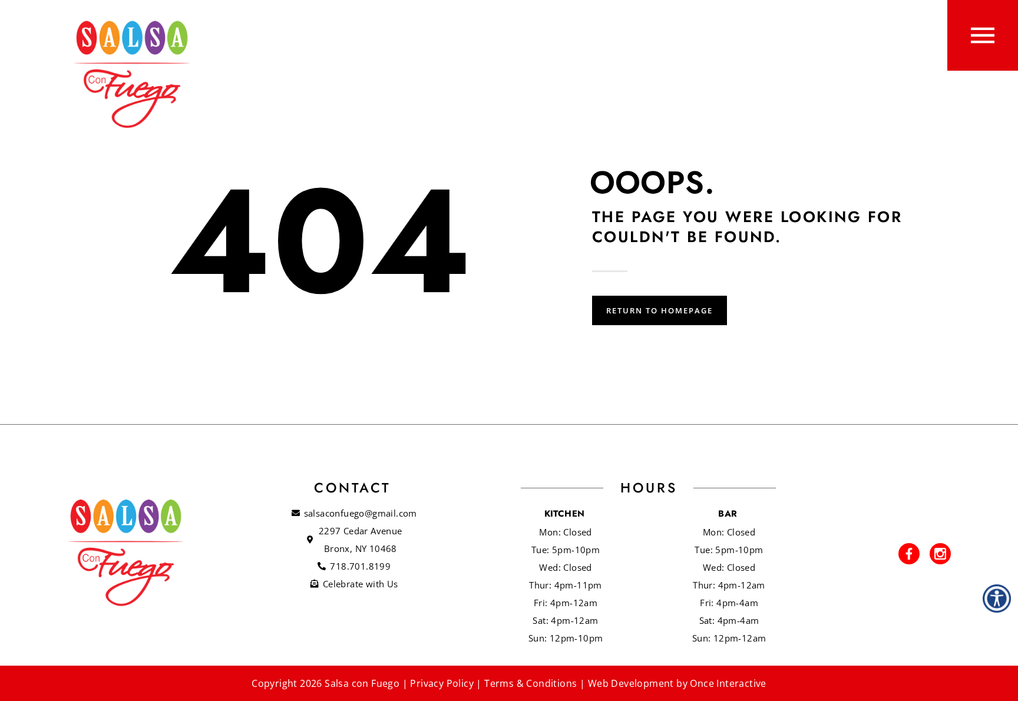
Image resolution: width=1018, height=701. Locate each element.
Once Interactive (728, 683)
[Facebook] (909, 553)
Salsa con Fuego (362, 683)
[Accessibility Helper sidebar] (997, 598)
